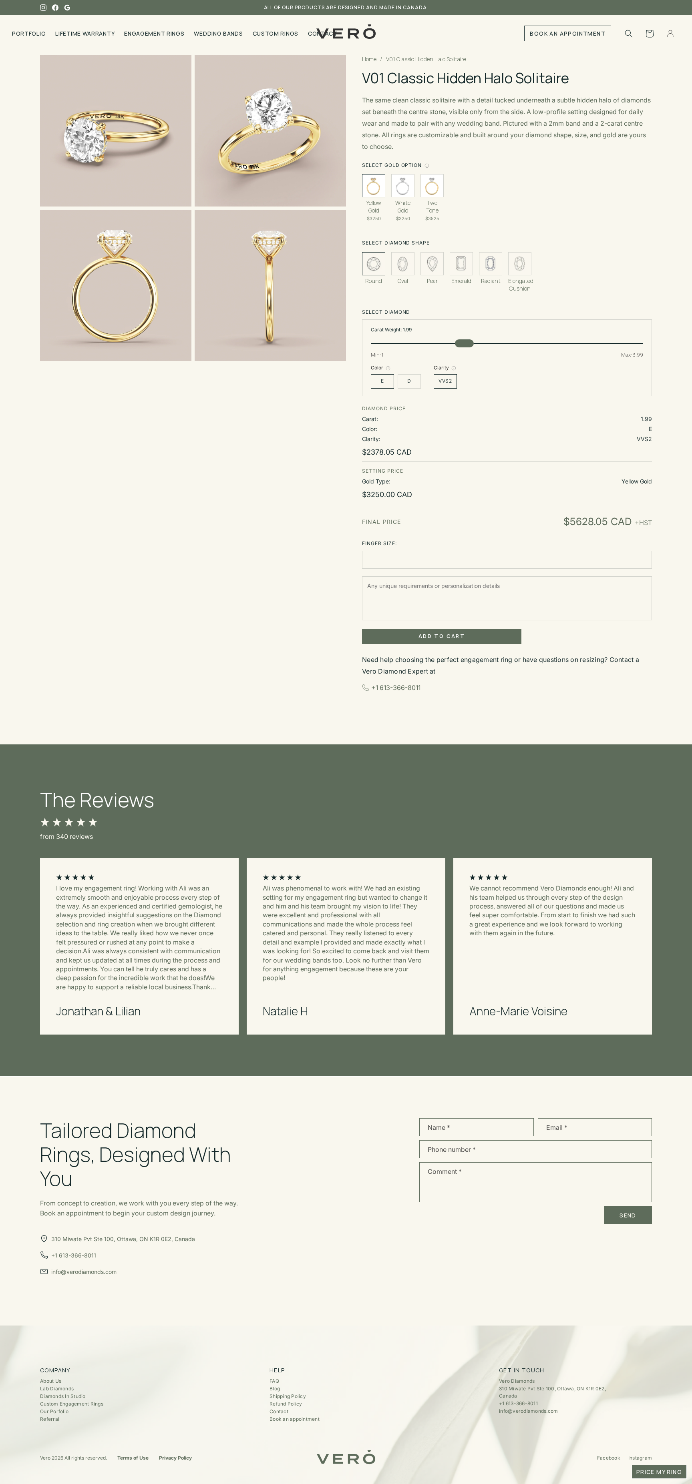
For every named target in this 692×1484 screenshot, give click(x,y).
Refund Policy (286, 1404)
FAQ (274, 1381)
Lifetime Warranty (85, 33)
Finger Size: (379, 543)
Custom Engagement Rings (71, 1404)
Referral (49, 1419)
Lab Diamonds (57, 1389)
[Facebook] (55, 7)
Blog (275, 1389)
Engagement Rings (154, 33)
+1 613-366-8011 (395, 688)
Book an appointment (295, 1419)
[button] (628, 33)
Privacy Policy (175, 1458)
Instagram (640, 1458)
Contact (279, 1411)
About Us (50, 1381)
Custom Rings (275, 33)
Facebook (608, 1458)
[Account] (670, 33)
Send (628, 1215)
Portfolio (29, 33)
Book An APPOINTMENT (568, 33)
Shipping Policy (288, 1396)
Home (369, 59)
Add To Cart (441, 636)
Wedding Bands (218, 33)
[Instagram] (43, 7)
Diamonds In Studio (63, 1396)
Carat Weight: (391, 330)
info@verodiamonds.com (528, 1411)
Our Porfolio (54, 1411)
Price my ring (659, 1472)
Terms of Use (133, 1458)
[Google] (67, 7)
